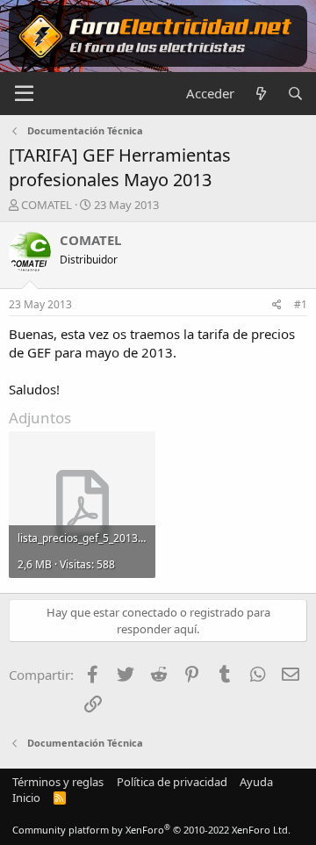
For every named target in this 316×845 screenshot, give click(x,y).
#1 (300, 304)
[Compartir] (277, 305)
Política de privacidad (172, 782)
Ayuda (256, 782)
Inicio (26, 797)
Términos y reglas (58, 782)
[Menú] (24, 94)
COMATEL (46, 205)
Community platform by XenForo (151, 829)
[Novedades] (260, 93)
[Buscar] (295, 93)
